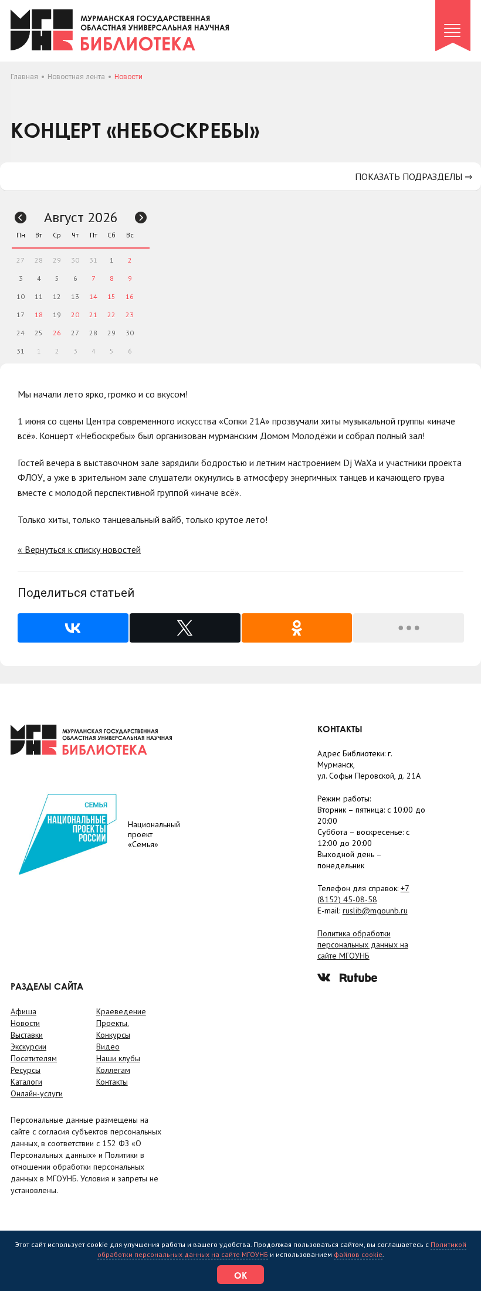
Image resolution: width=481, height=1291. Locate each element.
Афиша (23, 1011)
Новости (25, 1023)
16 (130, 296)
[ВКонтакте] (73, 628)
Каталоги (26, 1081)
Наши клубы (118, 1058)
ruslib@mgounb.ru (375, 910)
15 (111, 296)
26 (57, 332)
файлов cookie (358, 1254)
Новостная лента (76, 76)
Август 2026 (81, 217)
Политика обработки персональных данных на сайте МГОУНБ (362, 944)
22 (111, 314)
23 (130, 314)
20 (75, 314)
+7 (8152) (363, 894)
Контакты (112, 1081)
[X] (185, 628)
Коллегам (113, 1070)
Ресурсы (25, 1070)
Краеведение (121, 1011)
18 (39, 314)
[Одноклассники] (297, 628)
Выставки (27, 1035)
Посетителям (34, 1058)
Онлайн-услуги (37, 1093)
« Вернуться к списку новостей (79, 549)
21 (93, 314)
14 (93, 296)
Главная (24, 76)
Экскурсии (28, 1046)
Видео (108, 1046)
